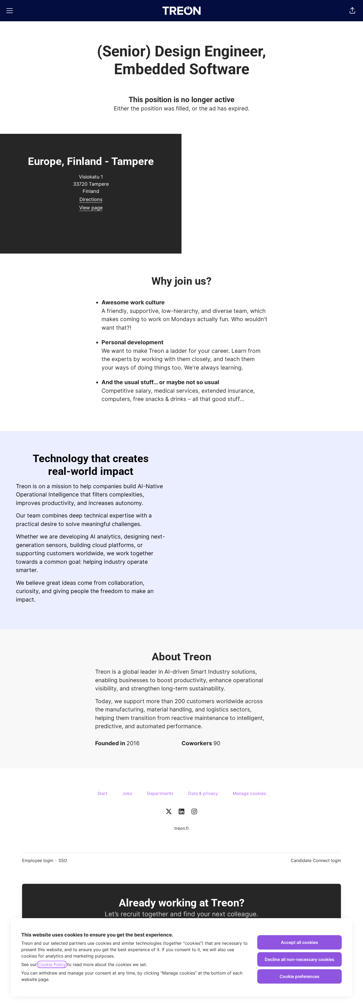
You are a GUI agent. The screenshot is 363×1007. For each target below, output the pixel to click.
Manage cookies (249, 793)
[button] (352, 10)
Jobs (127, 793)
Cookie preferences (299, 976)
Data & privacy (203, 793)
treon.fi (181, 828)
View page (91, 207)
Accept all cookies (299, 942)
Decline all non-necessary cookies (299, 959)
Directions (90, 199)
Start (102, 793)
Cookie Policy (52, 964)
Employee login (37, 860)
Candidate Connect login (316, 860)
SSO (62, 860)
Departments (160, 793)
